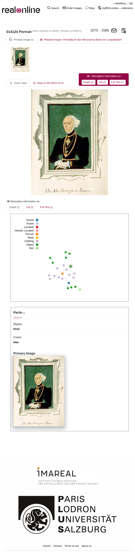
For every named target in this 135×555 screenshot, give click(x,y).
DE (131, 3)
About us (86, 545)
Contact (57, 545)
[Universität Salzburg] (67, 514)
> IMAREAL (120, 3)
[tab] (21, 40)
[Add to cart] (114, 31)
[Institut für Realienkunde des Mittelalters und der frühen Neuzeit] (67, 476)
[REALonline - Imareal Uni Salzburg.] (22, 8)
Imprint (47, 545)
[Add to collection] (124, 31)
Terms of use (72, 545)
